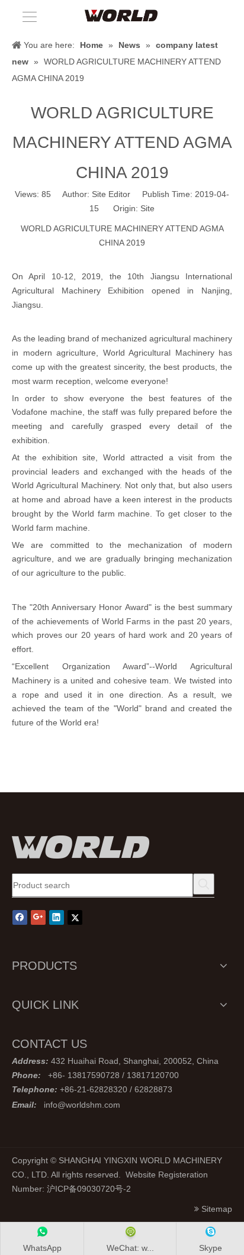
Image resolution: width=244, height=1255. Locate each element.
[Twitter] (75, 917)
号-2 (123, 1188)
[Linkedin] (56, 917)
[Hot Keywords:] (203, 884)
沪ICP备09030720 (81, 1188)
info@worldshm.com (82, 1104)
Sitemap (216, 1209)
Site (147, 208)
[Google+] (38, 917)
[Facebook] (19, 917)
